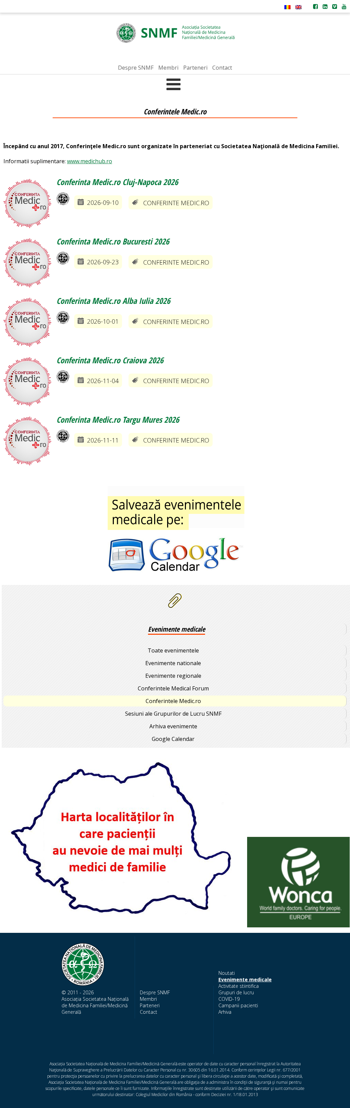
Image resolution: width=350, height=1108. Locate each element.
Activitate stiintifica (238, 986)
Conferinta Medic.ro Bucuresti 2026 (112, 241)
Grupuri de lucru (236, 992)
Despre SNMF (155, 992)
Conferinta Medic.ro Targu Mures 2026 (117, 419)
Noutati (226, 973)
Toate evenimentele (173, 650)
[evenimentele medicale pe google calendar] (176, 534)
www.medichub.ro (89, 161)
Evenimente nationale (173, 663)
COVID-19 (229, 999)
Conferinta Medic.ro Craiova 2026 (109, 360)
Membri (148, 999)
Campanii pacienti (238, 1005)
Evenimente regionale (173, 675)
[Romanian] (287, 7)
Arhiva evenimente (173, 726)
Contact (148, 1012)
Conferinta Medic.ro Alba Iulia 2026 (113, 300)
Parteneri (150, 1005)
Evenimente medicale (245, 979)
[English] (298, 7)
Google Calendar (173, 739)
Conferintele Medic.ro (173, 701)
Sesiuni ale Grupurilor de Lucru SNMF (173, 713)
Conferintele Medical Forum (173, 688)
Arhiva (224, 1012)
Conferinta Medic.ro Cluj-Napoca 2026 (117, 181)
